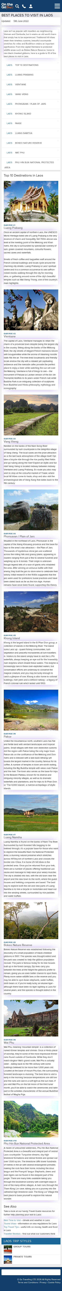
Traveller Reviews (12, 1233)
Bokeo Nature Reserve (24, 143)
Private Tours (23, 1256)
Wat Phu (16, 152)
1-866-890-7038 (45, 1270)
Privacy (43, 1282)
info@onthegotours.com (16, 1273)
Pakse (14, 123)
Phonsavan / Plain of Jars (26, 104)
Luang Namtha (19, 133)
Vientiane (16, 84)
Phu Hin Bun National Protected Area (29, 165)
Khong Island (19, 114)
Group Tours (22, 1246)
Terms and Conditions (28, 1282)
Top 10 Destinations (22, 65)
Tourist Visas (10, 1223)
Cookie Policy (54, 1282)
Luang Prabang (20, 74)
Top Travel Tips (11, 1227)
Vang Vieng (17, 94)
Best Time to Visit (12, 1220)
